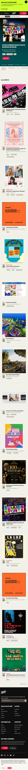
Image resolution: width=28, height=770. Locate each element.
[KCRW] (3, 693)
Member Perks (18, 733)
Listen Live (6, 13)
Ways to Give (17, 729)
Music (4, 54)
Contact (3, 733)
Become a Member (19, 725)
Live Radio (17, 709)
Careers (3, 727)
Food (2, 713)
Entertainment (4, 711)
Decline (3, 768)
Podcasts (17, 713)
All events (4, 68)
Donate (24, 13)
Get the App (5, 9)
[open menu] (2, 13)
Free (15, 54)
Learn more (5, 58)
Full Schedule (17, 715)
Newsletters (3, 731)
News (2, 709)
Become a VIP (17, 727)
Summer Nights (9, 54)
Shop (16, 731)
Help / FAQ (3, 729)
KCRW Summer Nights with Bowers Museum (13, 46)
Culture (2, 715)
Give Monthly (13, 748)
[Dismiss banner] (26, 2)
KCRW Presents (11, 68)
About (2, 725)
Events (2, 717)
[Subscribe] (25, 701)
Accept (9, 768)
